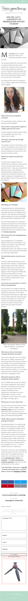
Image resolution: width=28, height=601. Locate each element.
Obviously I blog (6, 409)
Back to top (13, 598)
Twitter (17, 458)
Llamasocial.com (18, 594)
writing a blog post (10, 232)
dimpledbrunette (10, 458)
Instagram (4, 460)
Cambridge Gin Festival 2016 (14, 499)
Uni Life (12, 53)
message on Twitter (20, 471)
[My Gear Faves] (14, 571)
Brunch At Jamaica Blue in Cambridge (13, 494)
